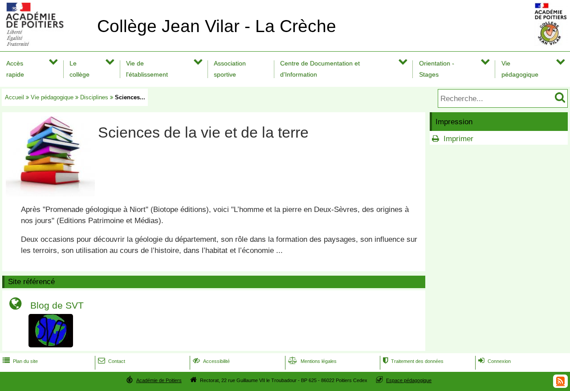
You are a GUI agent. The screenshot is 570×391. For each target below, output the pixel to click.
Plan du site (20, 361)
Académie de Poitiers (159, 380)
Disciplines (94, 97)
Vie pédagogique (519, 69)
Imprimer (458, 138)
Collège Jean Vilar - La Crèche (216, 26)
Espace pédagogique (409, 380)
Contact (111, 361)
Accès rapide (15, 69)
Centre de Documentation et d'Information (320, 69)
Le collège (79, 69)
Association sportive (230, 69)
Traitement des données (413, 361)
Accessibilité (211, 361)
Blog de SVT (57, 305)
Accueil (14, 97)
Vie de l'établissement (147, 69)
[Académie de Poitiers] (46, 43)
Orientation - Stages (436, 69)
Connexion (494, 361)
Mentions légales (312, 361)
